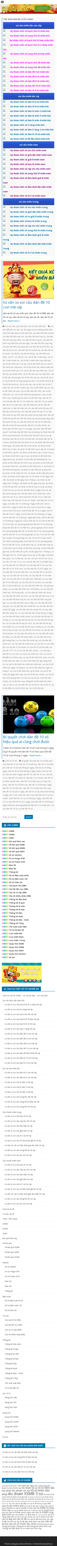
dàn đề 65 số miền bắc (12, 405)
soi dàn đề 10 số (25, 808)
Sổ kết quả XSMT (17, 851)
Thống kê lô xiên (17, 906)
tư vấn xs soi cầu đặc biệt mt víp (18, 1126)
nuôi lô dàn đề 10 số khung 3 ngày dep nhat (21, 517)
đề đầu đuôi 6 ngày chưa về (36, 490)
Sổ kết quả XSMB (17, 844)
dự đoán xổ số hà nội (35, 1499)
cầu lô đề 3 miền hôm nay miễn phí (35, 360)
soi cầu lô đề (20, 1519)
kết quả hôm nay (17, 841)
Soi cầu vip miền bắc (37, 326)
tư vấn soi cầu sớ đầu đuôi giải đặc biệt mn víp (25, 1194)
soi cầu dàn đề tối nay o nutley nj (29, 626)
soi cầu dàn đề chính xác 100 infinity (23, 589)
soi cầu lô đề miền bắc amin (35, 657)
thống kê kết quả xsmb (45, 1524)
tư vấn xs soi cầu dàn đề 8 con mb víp (21, 1043)
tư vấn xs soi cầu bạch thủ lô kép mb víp (22, 1019)
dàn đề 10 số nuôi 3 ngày (13, 791)
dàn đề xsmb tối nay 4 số (13, 411)
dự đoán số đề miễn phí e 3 (31, 466)
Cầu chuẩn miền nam (12, 1160)
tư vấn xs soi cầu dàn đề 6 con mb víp (21, 1038)
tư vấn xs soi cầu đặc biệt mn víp (19, 1174)
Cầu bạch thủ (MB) (17, 885)
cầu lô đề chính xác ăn (36, 364)
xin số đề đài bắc (36, 688)
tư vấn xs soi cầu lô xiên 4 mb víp (19, 1092)
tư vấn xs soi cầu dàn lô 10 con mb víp (21, 1058)
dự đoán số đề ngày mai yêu (32, 483)
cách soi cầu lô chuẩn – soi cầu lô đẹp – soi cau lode (25, 995)
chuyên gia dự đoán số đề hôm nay (26, 398)
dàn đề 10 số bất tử (16, 778)
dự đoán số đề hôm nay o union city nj (36, 452)
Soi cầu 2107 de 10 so (12, 561)
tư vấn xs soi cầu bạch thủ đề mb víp (20, 1014)
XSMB (11, 831)
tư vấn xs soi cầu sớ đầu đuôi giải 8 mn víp (23, 1189)
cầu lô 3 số (22, 357)
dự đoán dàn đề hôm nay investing (24, 432)
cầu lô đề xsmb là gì (44, 381)
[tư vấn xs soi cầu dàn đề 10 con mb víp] (28, 280)
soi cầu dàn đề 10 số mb (17, 575)
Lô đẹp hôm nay (38, 1501)
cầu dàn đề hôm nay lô (32, 340)
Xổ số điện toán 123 (18, 879)
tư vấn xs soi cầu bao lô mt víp (18, 1116)
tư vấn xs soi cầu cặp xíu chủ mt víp (20, 1121)
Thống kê (13, 872)
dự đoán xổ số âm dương (16, 1501)
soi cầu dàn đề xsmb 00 (24, 633)
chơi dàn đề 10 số (10, 764)
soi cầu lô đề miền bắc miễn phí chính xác (23, 664)
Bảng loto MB (11, 1397)
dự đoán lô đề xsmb (35, 1497)
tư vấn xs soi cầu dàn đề (17, 684)
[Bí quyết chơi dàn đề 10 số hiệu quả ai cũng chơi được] (28, 715)
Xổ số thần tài (15, 882)
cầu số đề (37, 384)
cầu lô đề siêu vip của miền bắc (36, 374)
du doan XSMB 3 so (25, 1493)
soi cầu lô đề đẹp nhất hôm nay (27, 1521)
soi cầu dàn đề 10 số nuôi (30, 582)
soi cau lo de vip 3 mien (34, 1506)
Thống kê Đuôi (16, 916)
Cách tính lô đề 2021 (9, 1486)
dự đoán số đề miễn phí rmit (15, 473)
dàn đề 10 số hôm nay (17, 784)
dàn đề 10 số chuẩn (34, 778)
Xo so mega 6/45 (17, 858)
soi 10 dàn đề (17, 558)
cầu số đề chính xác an (39, 387)
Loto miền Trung (17, 940)
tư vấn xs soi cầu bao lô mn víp (18, 1164)
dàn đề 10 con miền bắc (23, 401)
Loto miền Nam (16, 937)
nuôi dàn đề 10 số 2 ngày (19, 801)
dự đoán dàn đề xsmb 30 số (22, 442)
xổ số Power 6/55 (17, 862)
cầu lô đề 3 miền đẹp (37, 357)
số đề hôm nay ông (31, 548)
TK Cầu (6, 1316)
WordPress (48, 1544)
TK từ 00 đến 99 (16, 930)
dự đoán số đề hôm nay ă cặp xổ (32, 449)
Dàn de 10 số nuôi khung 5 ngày (20, 767)
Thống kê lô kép (17, 909)
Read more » (14, 320)
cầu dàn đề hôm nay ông (41, 343)
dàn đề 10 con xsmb (43, 401)
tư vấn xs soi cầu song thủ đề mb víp (20, 1097)
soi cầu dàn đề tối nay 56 (22, 620)
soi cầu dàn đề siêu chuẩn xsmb (16, 616)
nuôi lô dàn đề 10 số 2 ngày (33, 510)
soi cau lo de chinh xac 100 (30, 654)
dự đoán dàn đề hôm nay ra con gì (36, 435)
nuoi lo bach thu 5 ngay (41, 507)
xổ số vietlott (15, 855)
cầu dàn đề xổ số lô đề (39, 346)
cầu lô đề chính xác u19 (13, 370)
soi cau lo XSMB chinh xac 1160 (23, 1510)
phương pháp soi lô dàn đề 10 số (26, 541)
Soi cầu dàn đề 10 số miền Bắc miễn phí (24, 579)
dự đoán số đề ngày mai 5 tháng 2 (21, 480)
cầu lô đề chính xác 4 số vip (14, 364)
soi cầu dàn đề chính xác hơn (15, 596)
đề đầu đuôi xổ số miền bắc (33, 493)
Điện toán (7, 1296)
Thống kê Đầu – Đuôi (19, 920)
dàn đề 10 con (39, 774)
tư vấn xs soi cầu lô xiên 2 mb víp (19, 1082)
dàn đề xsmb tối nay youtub (15, 425)
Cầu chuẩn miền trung (12, 1112)
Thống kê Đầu (15, 913)
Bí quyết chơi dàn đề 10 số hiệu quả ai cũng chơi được (26, 739)
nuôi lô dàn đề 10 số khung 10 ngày (36, 514)
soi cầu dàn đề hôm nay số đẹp (20, 603)
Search (29, 817)
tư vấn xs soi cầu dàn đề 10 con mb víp (26, 304)
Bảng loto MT (11, 1402)
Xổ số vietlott (10, 1266)
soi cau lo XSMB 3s (20, 1508)
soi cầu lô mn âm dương (23, 1517)
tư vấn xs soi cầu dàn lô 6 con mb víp (21, 1072)
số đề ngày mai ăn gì (26, 555)
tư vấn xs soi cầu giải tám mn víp (19, 1179)
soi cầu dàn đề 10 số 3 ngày (36, 568)
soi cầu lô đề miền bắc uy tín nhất (24, 671)
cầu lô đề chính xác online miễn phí (38, 367)
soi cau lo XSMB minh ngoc (18, 1512)
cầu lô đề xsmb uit (10, 384)
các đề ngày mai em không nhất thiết (36, 329)
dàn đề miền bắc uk (22, 408)
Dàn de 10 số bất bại (28, 764)
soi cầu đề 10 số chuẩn (16, 647)
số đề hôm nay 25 (28, 544)
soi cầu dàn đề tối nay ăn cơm (19, 623)
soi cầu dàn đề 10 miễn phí (14, 565)
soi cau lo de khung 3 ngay (37, 1503)
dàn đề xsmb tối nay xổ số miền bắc (35, 422)
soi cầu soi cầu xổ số (30, 678)
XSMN (11, 834)
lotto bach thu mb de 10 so (30, 497)
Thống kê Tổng (16, 923)
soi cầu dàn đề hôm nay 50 (14, 599)
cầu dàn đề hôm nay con (13, 336)
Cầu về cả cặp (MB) (18, 892)
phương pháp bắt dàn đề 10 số (31, 524)
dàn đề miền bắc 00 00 (33, 405)
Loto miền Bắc (15, 933)
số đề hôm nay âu (45, 544)
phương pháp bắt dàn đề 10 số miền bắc (33, 805)
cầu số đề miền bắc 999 (31, 391)
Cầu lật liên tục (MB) (18, 889)
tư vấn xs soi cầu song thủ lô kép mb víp (22, 1101)
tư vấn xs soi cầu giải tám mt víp (18, 1131)
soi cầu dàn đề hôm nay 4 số (41, 596)
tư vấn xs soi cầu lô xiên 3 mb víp (19, 1087)
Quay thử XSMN (16, 947)
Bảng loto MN (11, 1407)
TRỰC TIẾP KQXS (10, 1219)
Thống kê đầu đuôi (18, 899)
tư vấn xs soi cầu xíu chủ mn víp (18, 1203)
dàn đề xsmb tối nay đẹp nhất (34, 415)
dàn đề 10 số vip (32, 791)
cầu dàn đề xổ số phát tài (29, 350)
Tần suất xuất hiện (18, 926)
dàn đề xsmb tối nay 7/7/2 (36, 411)
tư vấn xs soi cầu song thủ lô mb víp (20, 1106)
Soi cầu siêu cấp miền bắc (16, 326)
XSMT (11, 838)
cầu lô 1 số (12, 357)
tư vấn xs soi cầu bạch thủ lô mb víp (20, 1024)
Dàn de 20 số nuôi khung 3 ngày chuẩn (24, 771)
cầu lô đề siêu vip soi (30, 377)
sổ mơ (5, 1437)
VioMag (13, 1544)
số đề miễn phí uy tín (19, 551)
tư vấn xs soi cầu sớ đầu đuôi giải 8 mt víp (23, 1140)
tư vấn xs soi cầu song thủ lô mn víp (20, 1199)
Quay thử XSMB (16, 943)
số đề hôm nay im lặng (12, 548)
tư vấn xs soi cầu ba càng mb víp (19, 1009)
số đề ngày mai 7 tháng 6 (40, 551)
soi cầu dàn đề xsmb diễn (21, 637)
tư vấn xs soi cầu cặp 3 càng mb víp (20, 1029)
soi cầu (27, 558)
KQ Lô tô (6, 1393)
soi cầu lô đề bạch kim (36, 1519)
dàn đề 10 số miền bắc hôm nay (37, 788)
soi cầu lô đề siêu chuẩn (34, 674)
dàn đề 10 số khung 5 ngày (40, 784)
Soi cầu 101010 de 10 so (41, 558)
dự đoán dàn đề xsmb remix (25, 445)
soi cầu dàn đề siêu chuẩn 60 (22, 606)
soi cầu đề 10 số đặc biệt (38, 647)
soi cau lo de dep (19, 1503)
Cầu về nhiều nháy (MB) (20, 896)
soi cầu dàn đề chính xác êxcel (38, 592)
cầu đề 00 (15, 353)
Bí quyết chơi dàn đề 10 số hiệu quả (37, 761)
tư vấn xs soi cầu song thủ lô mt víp (20, 1150)
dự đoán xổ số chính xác (18, 1499)
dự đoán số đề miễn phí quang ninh (36, 469)
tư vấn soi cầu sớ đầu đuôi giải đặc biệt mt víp (24, 1145)
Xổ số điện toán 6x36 (18, 875)
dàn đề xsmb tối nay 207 (41, 408)
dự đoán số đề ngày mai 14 (19, 476)
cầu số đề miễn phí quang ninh (28, 394)
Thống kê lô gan (17, 903)
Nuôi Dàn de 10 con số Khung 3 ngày (25, 798)
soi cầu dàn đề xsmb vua (22, 643)
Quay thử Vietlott (17, 954)
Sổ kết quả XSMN (17, 848)
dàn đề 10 (27, 774)
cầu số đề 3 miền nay (20, 387)
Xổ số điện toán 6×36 (14, 1300)
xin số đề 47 (34, 684)
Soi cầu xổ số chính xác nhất (20, 1523)
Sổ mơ (12, 957)
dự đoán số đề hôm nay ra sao (16, 456)
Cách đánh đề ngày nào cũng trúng (32, 1485)
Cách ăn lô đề (11, 761)
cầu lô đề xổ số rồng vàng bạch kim (20, 381)
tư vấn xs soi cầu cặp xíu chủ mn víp (20, 1169)
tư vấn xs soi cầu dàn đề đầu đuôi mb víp (22, 1053)
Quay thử (6, 1413)
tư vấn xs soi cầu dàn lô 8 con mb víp (21, 1077)
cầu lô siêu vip (25, 384)
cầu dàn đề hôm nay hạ (35, 336)
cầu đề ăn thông (27, 353)
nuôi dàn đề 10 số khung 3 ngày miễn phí (25, 503)
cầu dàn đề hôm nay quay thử (15, 346)
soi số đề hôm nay (17, 681)
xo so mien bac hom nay (30, 1528)
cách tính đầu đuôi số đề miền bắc (17, 333)
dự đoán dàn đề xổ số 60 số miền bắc (19, 439)
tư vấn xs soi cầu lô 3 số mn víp (18, 1184)
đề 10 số (13, 795)
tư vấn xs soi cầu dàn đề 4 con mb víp (21, 1033)
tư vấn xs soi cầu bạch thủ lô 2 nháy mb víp (23, 1004)
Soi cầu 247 (40, 1515)
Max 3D (12, 865)
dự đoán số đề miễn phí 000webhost (31, 459)
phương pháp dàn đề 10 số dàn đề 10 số (23, 531)
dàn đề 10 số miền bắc (12, 788)
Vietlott (6, 1262)
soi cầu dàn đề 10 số (36, 565)
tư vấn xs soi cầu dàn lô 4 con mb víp (21, 1063)
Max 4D (12, 868)
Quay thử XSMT (16, 950)
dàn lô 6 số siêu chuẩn (37, 425)
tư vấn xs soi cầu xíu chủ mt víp (18, 1155)
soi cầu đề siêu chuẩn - (29, 650)
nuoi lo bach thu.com (12, 510)
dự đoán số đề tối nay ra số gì (31, 486)
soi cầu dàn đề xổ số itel (29, 630)
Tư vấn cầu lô (8, 1214)
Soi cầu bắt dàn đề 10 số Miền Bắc (37, 561)
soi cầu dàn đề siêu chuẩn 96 (28, 609)
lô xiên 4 (29, 1501)
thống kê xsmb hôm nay (41, 1526)
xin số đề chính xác (20, 688)
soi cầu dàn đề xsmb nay (27, 640)
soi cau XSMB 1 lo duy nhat (23, 1514)
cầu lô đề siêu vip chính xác (35, 370)
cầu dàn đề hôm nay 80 (43, 333)
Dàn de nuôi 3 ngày (14, 774)
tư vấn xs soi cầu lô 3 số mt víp (18, 1135)
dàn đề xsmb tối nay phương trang (35, 418)
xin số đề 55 (45, 684)
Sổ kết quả (7, 1243)
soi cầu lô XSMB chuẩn (41, 1517)
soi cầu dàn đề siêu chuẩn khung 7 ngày (35, 613)
